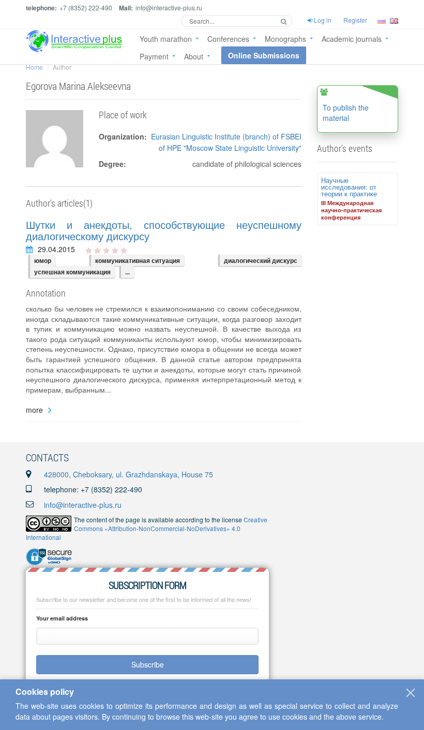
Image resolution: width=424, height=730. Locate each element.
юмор (42, 260)
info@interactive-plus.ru (83, 505)
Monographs (285, 39)
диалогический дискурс (260, 260)
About (193, 56)
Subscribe (147, 664)
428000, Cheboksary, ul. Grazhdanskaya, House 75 (128, 474)
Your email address (62, 618)
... (127, 271)
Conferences (228, 39)
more (34, 410)
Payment (154, 56)
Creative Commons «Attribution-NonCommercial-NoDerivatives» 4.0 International (146, 528)
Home (34, 67)
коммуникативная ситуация (137, 260)
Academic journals (352, 39)
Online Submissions (263, 55)
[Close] (410, 693)
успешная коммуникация (72, 271)
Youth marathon (166, 39)
